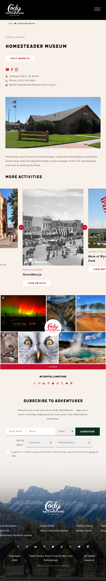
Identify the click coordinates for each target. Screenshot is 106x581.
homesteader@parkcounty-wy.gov (37, 85)
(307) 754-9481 (26, 81)
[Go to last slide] (21, 227)
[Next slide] (84, 227)
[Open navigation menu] (97, 9)
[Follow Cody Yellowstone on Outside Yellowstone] (71, 383)
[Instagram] (16, 70)
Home (11, 23)
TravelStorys (32, 275)
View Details (37, 283)
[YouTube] (7, 70)
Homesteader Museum (26, 23)
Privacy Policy (85, 526)
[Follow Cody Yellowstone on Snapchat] (53, 383)
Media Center (84, 531)
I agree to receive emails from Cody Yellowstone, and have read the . (55, 454)
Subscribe (87, 431)
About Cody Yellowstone (54, 531)
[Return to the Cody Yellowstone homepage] (14, 10)
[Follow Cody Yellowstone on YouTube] (67, 383)
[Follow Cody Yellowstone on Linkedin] (44, 383)
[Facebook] (12, 70)
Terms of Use (47, 526)
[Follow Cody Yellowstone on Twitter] (62, 383)
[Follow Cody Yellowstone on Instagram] (39, 383)
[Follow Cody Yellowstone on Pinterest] (48, 383)
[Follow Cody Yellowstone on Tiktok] (57, 383)
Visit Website (20, 58)
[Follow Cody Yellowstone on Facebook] (34, 383)
